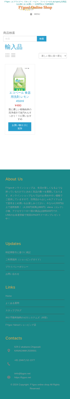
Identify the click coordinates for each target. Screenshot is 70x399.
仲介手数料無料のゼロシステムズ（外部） (27, 317)
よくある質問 (12, 303)
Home (9, 296)
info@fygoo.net (22, 373)
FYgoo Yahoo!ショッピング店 (21, 325)
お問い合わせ (12, 274)
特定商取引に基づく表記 (18, 252)
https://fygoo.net (22, 377)
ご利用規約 (11, 259)
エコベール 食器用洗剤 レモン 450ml (20, 97)
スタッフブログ (13, 310)
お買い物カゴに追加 (20, 127)
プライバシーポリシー (17, 266)
